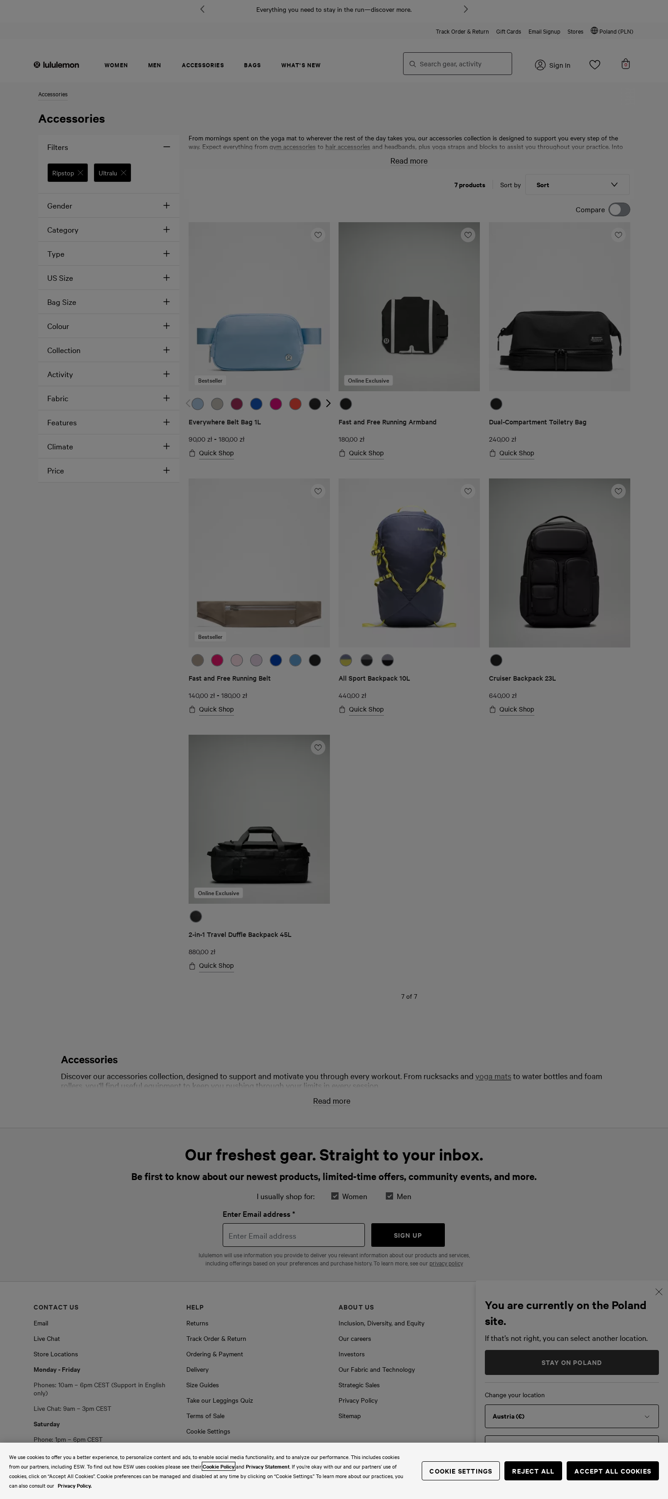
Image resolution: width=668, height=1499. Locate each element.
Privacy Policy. (75, 1485)
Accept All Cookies (612, 1470)
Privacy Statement (267, 1466)
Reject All (533, 1470)
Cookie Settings (460, 1470)
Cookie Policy (218, 1466)
